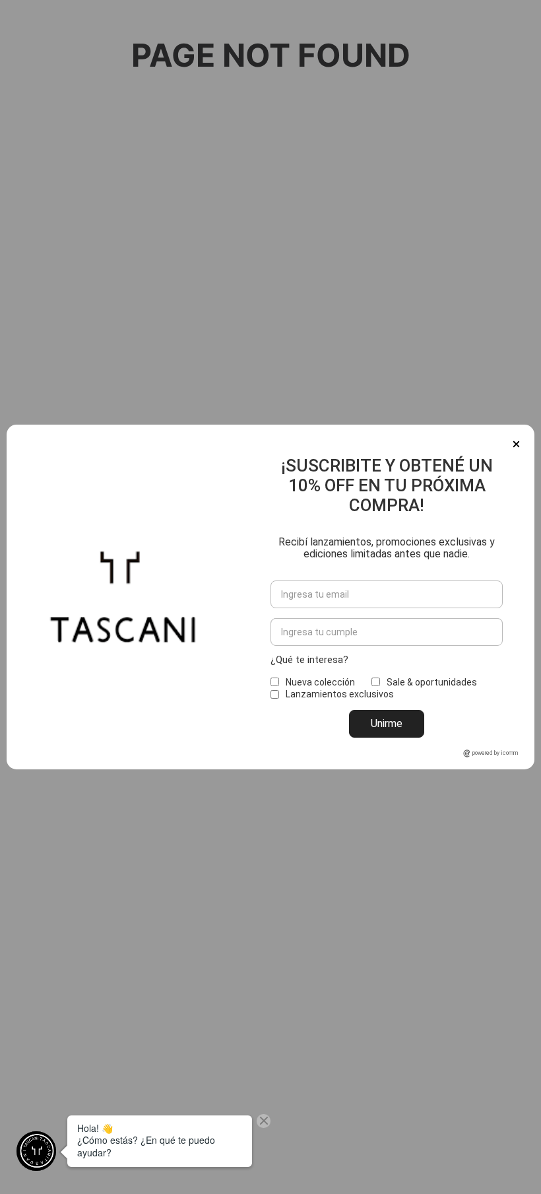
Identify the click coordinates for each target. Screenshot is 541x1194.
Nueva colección (320, 682)
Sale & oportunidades (432, 682)
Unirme (386, 723)
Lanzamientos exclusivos (340, 694)
